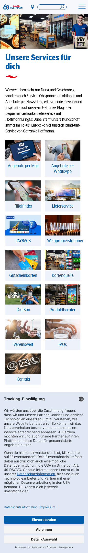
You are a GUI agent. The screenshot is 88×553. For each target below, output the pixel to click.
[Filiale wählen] (32, 7)
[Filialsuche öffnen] (52, 7)
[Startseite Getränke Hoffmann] (12, 7)
